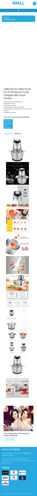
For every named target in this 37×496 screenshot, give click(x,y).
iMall (18, 3)
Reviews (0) (17, 133)
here (26, 453)
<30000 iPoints (9, 19)
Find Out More (10, 439)
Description (8, 133)
